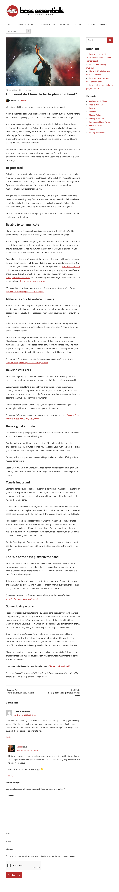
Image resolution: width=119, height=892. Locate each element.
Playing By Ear (95, 115)
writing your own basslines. (18, 277)
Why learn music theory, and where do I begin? (25, 291)
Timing (92, 128)
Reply (8, 737)
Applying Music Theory (98, 101)
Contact (91, 24)
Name (9, 833)
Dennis (23, 100)
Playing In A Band (25, 90)
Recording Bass (95, 125)
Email (9, 841)
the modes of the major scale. (33, 281)
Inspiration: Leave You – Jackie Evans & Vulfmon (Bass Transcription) (98, 57)
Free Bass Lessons (26, 24)
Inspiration (64, 24)
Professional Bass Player (99, 121)
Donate (103, 24)
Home (10, 24)
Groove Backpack (48, 24)
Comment (10, 795)
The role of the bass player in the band (22, 599)
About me (79, 24)
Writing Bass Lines (97, 132)
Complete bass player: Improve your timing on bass (27, 362)
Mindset (92, 111)
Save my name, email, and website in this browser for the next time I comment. (42, 856)
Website (9, 849)
